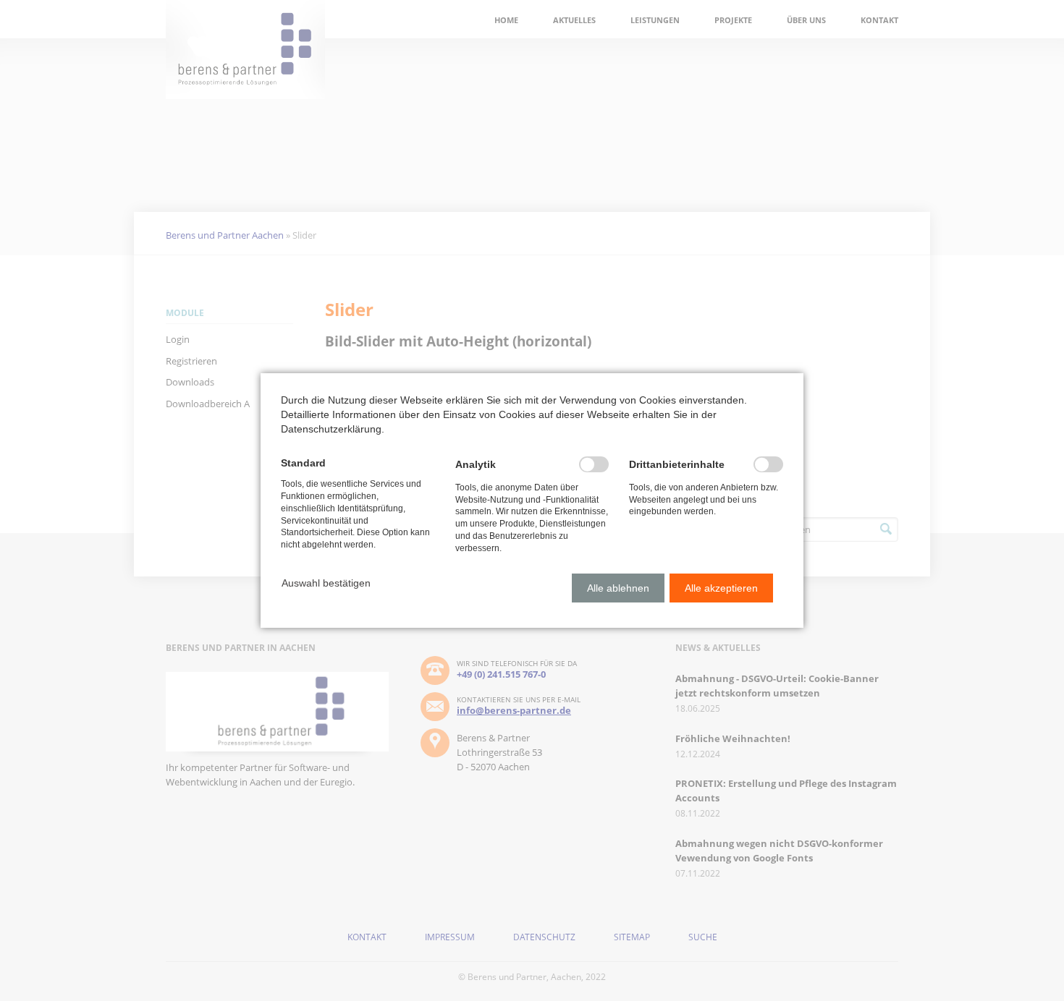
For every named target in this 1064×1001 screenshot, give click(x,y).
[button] (326, 583)
